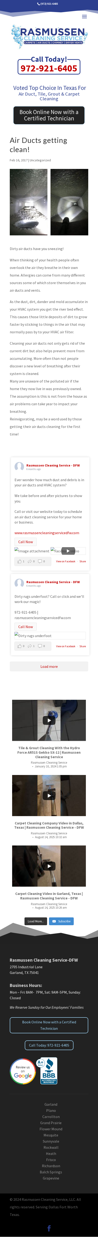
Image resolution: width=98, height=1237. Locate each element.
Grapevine (51, 1178)
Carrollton (51, 1116)
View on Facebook (66, 561)
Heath (51, 1153)
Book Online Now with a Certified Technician (49, 115)
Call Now (25, 541)
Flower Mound (50, 1129)
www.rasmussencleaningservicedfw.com (47, 532)
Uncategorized (40, 160)
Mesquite (51, 1135)
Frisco (51, 1159)
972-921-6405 (49, 68)
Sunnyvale (51, 1141)
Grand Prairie (51, 1122)
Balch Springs (51, 1172)
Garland (50, 1104)
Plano (51, 1110)
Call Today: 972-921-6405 (49, 1045)
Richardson (51, 1165)
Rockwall (51, 1147)
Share (82, 561)
